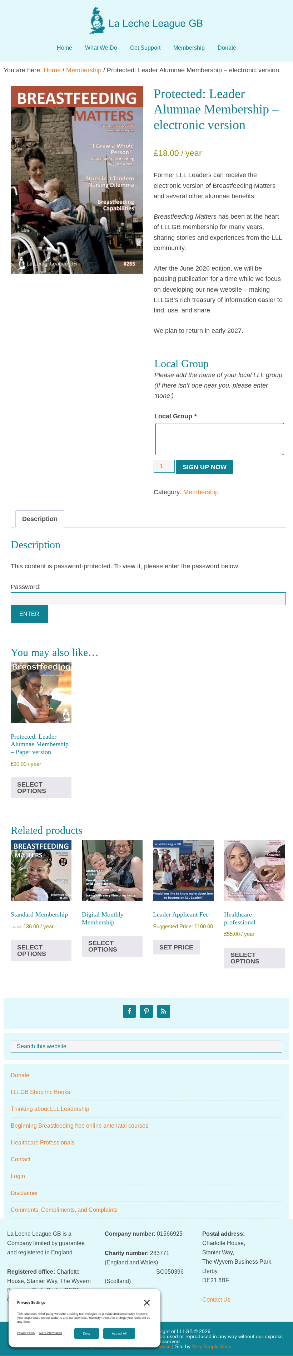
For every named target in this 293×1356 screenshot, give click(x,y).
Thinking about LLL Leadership (50, 1109)
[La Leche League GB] (146, 14)
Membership (83, 70)
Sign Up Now (205, 467)
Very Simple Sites (211, 1346)
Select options (31, 787)
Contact (20, 1159)
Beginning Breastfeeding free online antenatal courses (79, 1126)
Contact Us (216, 1300)
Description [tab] (40, 519)
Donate (20, 1075)
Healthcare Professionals (43, 1142)
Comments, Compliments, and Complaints (64, 1210)
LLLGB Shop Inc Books (40, 1092)
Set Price (176, 947)
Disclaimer (24, 1193)
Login (18, 1176)
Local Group (175, 416)
